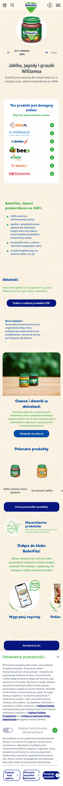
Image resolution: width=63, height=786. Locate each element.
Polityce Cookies (45, 705)
